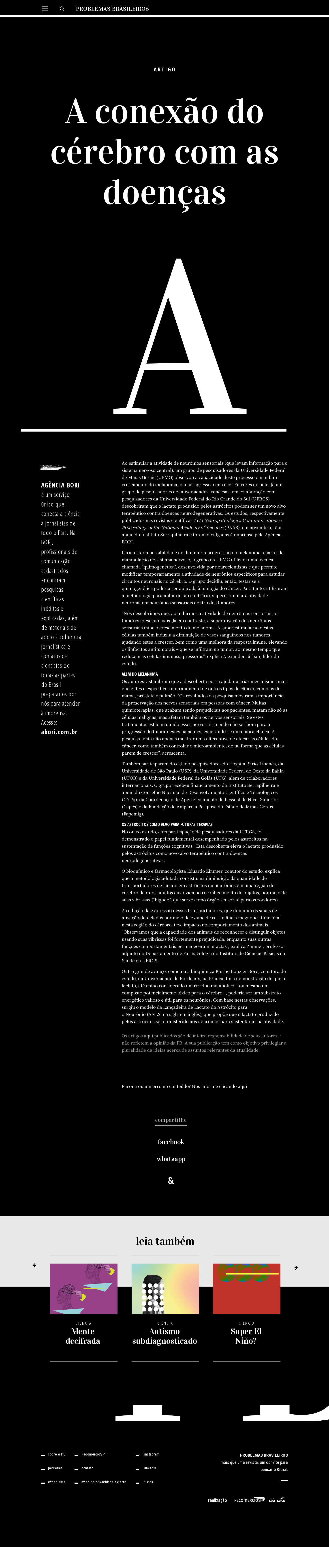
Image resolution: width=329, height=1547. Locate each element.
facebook (171, 1142)
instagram (152, 1454)
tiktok (148, 1482)
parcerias (55, 1468)
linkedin (150, 1468)
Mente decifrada (83, 1336)
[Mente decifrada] (84, 1292)
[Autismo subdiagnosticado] (165, 1292)
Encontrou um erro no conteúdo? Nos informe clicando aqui (184, 1086)
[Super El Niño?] (247, 1292)
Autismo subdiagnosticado (164, 1336)
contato (87, 1468)
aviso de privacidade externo (104, 1482)
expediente (57, 1482)
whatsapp (171, 1159)
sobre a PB (57, 1454)
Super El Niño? (246, 1336)
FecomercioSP (93, 1454)
